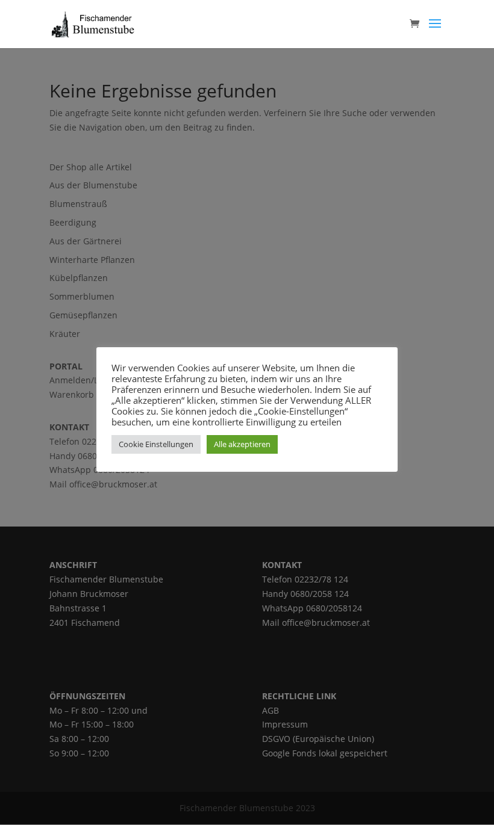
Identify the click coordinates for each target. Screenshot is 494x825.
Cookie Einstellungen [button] (156, 444)
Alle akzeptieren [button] (242, 444)
